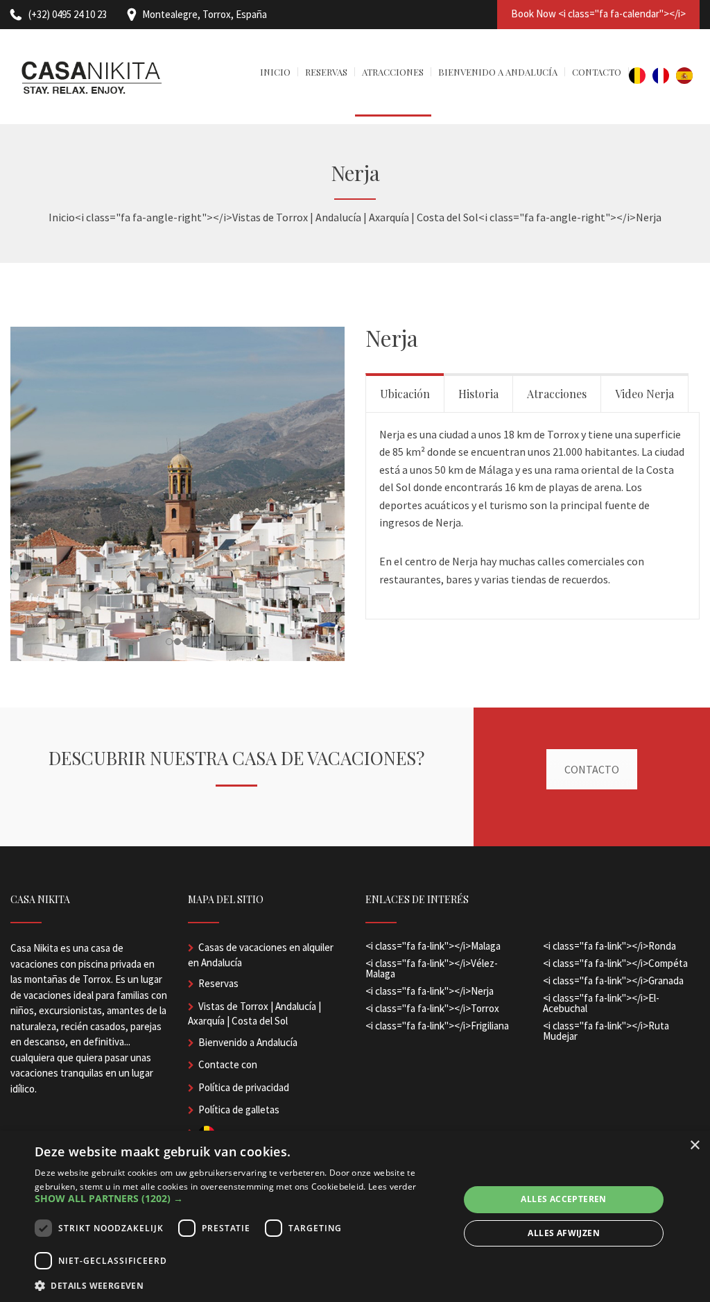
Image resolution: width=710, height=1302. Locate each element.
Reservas (218, 983)
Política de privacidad (243, 1087)
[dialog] (355, 1216)
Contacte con (227, 1064)
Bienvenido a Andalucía (247, 1042)
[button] (241, 1199)
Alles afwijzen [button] (564, 1233)
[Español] (688, 76)
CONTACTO (591, 769)
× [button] (694, 1145)
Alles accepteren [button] (563, 1199)
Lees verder (392, 1186)
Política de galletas (238, 1109)
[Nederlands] (640, 76)
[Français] (664, 76)
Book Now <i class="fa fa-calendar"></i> (598, 13)
